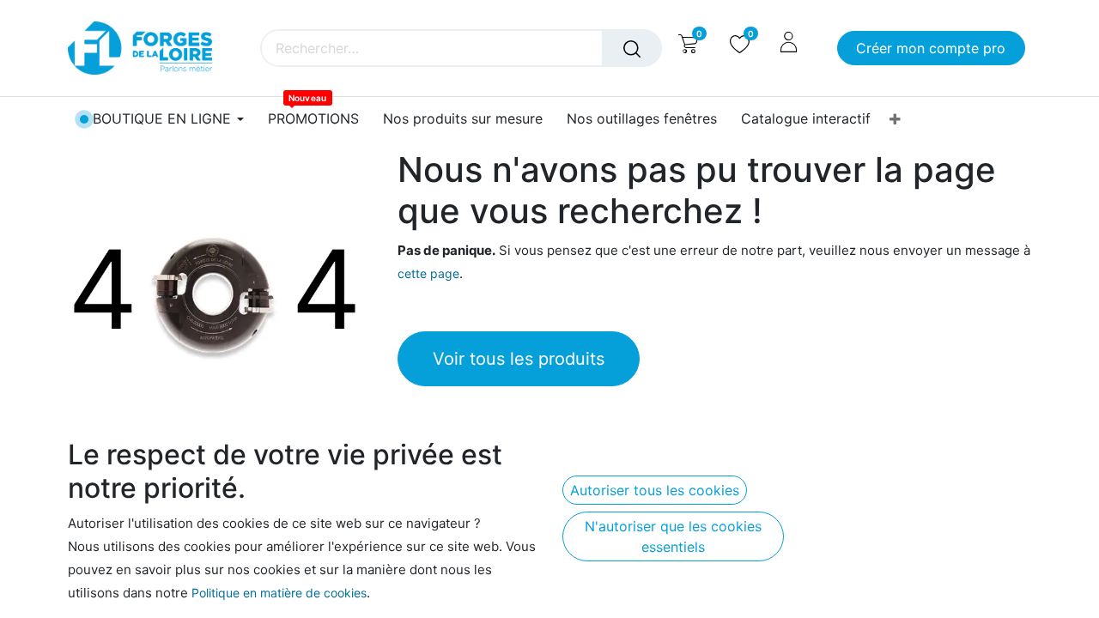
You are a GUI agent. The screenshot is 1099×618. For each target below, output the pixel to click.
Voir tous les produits (518, 358)
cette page (428, 273)
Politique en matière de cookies (279, 592)
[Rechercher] (632, 48)
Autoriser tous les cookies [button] (654, 490)
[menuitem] (313, 119)
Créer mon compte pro (930, 48)
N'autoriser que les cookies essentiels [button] (673, 536)
